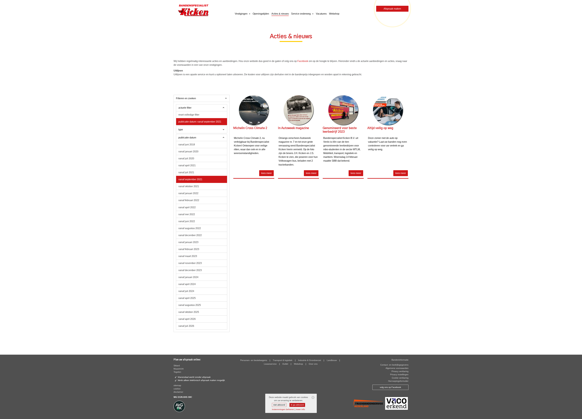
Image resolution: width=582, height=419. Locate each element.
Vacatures (321, 13)
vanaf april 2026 (187, 319)
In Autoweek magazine (293, 128)
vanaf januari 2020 (188, 151)
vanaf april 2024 (187, 284)
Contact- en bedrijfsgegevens (394, 365)
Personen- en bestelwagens (253, 360)
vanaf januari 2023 (188, 242)
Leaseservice (270, 364)
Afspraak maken (392, 8)
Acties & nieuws (280, 13)
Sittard (177, 365)
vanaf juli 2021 (186, 172)
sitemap (177, 385)
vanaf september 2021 (190, 179)
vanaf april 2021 (187, 165)
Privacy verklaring (399, 371)
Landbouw (332, 360)
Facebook (302, 61)
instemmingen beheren (283, 409)
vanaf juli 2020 (186, 158)
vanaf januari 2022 (188, 193)
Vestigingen (241, 13)
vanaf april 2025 (187, 298)
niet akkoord (279, 405)
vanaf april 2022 (187, 207)
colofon (177, 389)
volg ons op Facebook (390, 387)
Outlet (285, 364)
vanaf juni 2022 (186, 221)
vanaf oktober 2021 (188, 186)
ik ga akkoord (297, 405)
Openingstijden (261, 13)
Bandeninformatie (399, 360)
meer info (300, 409)
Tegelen (177, 372)
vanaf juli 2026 (186, 326)
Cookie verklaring (400, 378)
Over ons (313, 364)
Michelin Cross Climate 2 (250, 128)
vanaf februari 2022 (188, 200)
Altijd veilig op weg (380, 128)
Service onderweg (301, 13)
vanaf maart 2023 (187, 256)
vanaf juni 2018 (186, 144)
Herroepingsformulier (398, 381)
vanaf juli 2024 (186, 291)
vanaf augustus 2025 (189, 305)
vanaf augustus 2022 (189, 228)
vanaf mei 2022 (186, 214)
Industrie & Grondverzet (309, 360)
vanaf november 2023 (190, 263)
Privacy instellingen (399, 374)
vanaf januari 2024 (188, 277)
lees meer (266, 173)
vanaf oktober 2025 (188, 312)
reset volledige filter (188, 114)
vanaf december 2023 (190, 270)
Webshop (334, 13)
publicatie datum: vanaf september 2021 (199, 121)
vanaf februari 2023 (188, 249)
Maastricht (179, 369)
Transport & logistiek (282, 360)
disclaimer (178, 392)
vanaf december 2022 (190, 235)
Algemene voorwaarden (397, 368)
